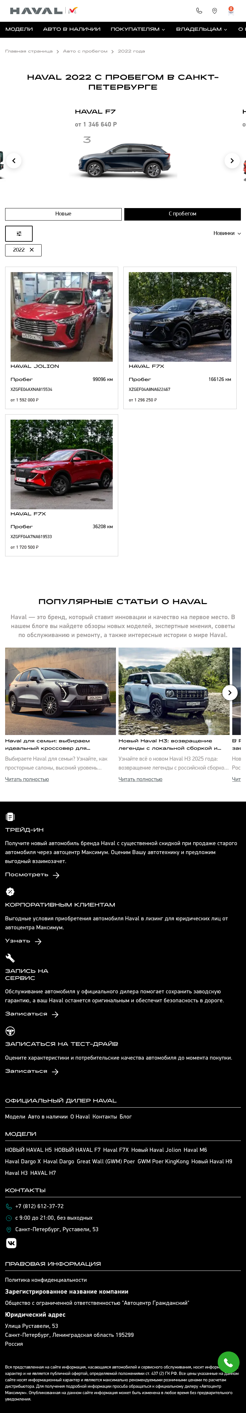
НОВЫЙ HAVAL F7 (77, 1150)
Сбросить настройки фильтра (123, 857)
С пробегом (183, 214)
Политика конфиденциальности (46, 1280)
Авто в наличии (71, 30)
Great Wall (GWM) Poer (106, 1162)
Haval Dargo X (23, 1162)
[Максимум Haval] (44, 11)
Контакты (105, 1117)
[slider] (6, 297)
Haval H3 (16, 1173)
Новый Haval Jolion (156, 1150)
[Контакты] (199, 11)
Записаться (26, 1014)
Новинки (224, 234)
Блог (126, 1117)
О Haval (80, 1117)
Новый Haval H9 (212, 1162)
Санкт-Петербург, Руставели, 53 (57, 1230)
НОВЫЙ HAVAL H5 (28, 1150)
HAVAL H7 (43, 1173)
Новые (63, 214)
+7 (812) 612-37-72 (39, 1207)
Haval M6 (195, 1150)
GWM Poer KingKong (163, 1162)
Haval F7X (116, 1150)
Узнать (17, 941)
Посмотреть (26, 875)
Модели (19, 30)
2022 (19, 250)
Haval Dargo (59, 1162)
